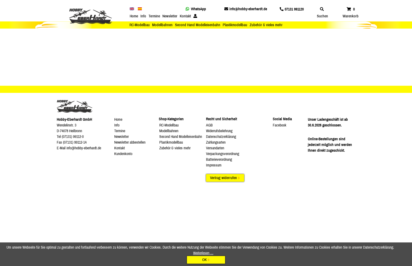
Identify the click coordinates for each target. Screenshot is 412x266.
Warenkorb (351, 16)
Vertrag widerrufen (223, 178)
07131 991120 (294, 9)
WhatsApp (198, 9)
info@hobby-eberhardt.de (248, 9)
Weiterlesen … (203, 253)
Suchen (322, 16)
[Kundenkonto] (195, 16)
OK (204, 260)
